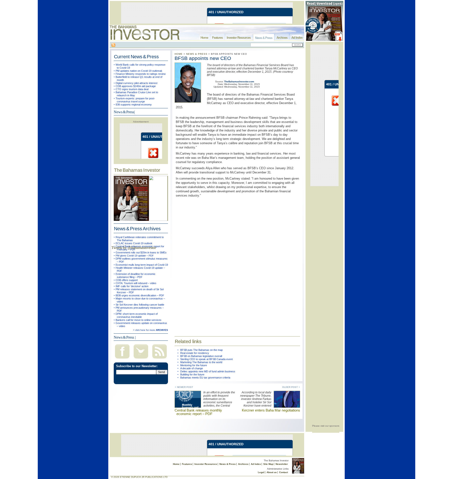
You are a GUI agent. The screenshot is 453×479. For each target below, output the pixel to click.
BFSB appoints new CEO (203, 58)
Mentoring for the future (193, 365)
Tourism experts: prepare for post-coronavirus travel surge (135, 100)
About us (272, 472)
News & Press (263, 38)
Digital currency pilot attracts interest (136, 83)
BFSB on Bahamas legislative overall (201, 356)
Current (136, 56)
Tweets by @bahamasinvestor (133, 248)
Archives (282, 37)
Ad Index (296, 37)
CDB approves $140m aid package (136, 86)
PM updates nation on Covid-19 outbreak (139, 70)
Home (204, 37)
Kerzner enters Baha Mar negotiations (271, 410)
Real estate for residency (194, 353)
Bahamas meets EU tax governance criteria (205, 377)
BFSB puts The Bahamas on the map (201, 350)
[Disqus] (237, 264)
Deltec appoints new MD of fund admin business (207, 371)
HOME (179, 54)
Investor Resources (239, 37)
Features (217, 37)
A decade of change (191, 368)
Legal (261, 472)
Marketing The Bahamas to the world (201, 362)
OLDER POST (290, 387)
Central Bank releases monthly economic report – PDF (198, 412)
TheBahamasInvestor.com (239, 81)
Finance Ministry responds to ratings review (141, 73)
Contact (283, 472)
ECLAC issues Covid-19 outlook (134, 243)
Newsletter (282, 464)
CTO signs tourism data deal (132, 89)
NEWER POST (185, 387)
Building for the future (192, 374)
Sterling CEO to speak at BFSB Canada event (206, 359)
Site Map (268, 464)
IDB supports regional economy (134, 104)
